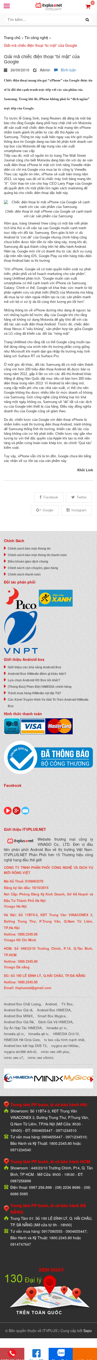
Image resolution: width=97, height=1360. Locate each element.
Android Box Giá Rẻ (19, 1021)
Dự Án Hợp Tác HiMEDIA (23, 1027)
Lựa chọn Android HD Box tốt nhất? (34, 680)
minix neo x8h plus (55, 1051)
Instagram (78, 510)
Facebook (50, 497)
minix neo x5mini (40, 1057)
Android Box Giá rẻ (18, 1009)
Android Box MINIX (18, 1015)
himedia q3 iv (14, 1033)
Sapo (87, 1330)
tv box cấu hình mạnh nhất (64, 1039)
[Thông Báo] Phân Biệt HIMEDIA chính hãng (39, 686)
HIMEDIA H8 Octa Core (22, 1039)
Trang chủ (12, 37)
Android (51, 1004)
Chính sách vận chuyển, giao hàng (33, 567)
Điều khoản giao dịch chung (28, 561)
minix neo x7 (13, 1057)
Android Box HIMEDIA (54, 1009)
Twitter (81, 497)
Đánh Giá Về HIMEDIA (55, 1021)
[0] (88, 6)
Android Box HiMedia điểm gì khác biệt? (37, 673)
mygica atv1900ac (65, 1045)
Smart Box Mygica (51, 1015)
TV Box (67, 1004)
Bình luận (67, 69)
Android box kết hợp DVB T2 (25, 1045)
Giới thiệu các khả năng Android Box (34, 667)
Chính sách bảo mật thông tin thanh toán (37, 554)
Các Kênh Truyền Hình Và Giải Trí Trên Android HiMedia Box (48, 702)
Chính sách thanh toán (24, 574)
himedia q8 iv (38, 1033)
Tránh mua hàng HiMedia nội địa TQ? (34, 693)
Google (48, 510)
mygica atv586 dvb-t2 (20, 1051)
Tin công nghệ (36, 37)
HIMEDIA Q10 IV (66, 1033)
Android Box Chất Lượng (22, 1004)
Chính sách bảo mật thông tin (29, 548)
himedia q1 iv (56, 1027)
